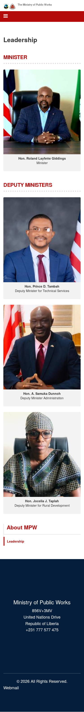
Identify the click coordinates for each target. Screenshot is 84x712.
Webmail (11, 687)
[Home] (9, 5)
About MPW (22, 527)
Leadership (15, 541)
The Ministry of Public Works (35, 4)
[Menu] (5, 16)
